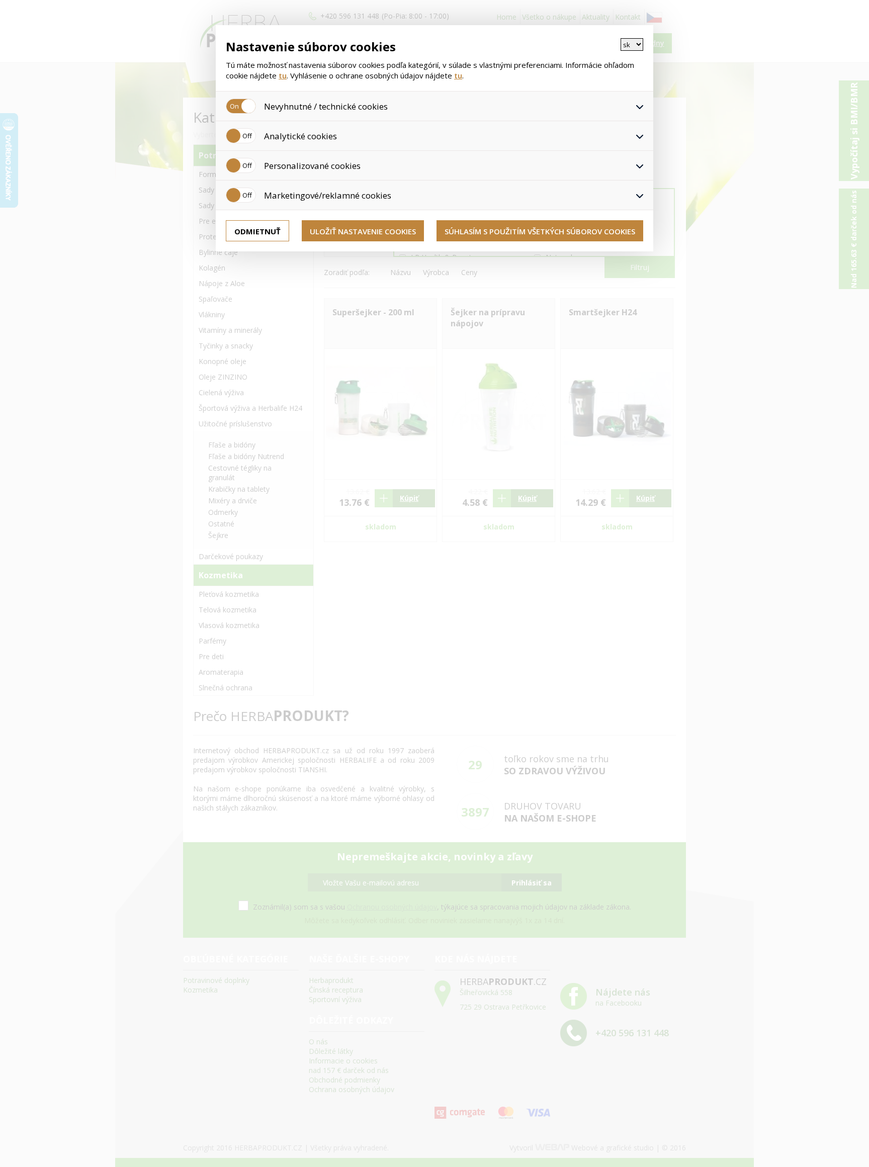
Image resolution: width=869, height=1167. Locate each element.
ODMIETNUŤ (257, 231)
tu (283, 75)
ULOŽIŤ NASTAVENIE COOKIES (363, 231)
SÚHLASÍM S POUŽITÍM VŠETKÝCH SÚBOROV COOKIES (540, 231)
